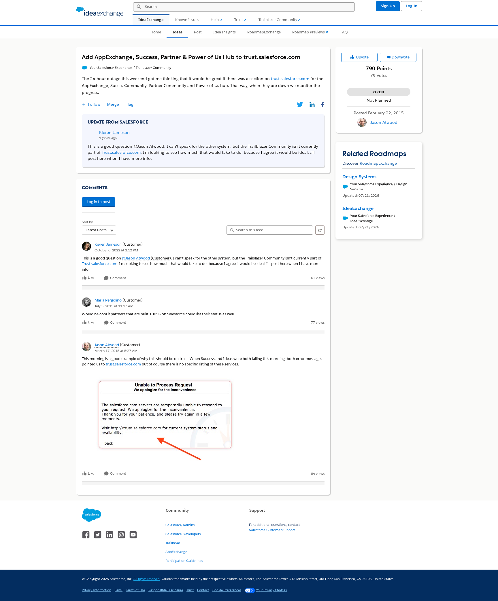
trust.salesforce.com (123, 364)
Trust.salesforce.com (99, 263)
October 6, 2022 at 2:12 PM (116, 250)
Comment (117, 278)
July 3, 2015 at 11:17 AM (114, 306)
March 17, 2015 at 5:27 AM (116, 350)
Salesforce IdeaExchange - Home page (99, 12)
